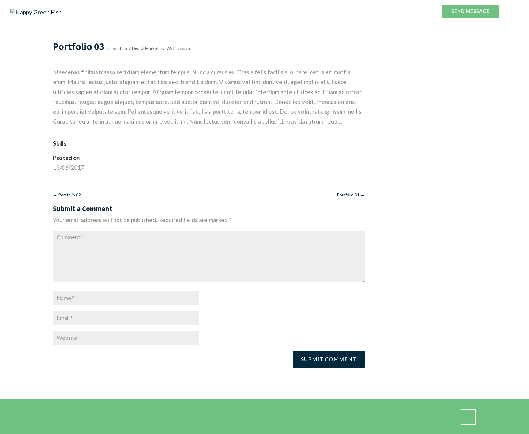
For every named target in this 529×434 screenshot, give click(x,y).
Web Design (178, 48)
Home (326, 11)
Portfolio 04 (351, 194)
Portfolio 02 (67, 194)
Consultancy (118, 48)
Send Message (471, 11)
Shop (400, 11)
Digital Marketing (148, 48)
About (348, 11)
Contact (424, 11)
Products (375, 11)
